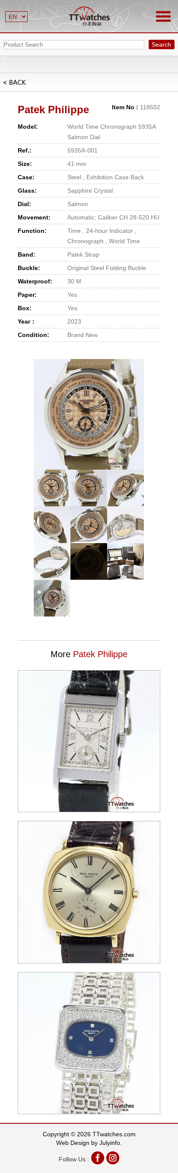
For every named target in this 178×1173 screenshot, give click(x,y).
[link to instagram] (112, 1159)
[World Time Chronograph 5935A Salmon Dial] (89, 414)
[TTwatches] (89, 16)
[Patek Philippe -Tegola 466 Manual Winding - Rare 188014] (89, 741)
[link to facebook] (97, 1159)
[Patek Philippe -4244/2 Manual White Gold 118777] (89, 1043)
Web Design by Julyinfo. (89, 1142)
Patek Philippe (53, 109)
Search (161, 44)
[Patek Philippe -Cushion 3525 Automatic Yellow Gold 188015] (89, 892)
